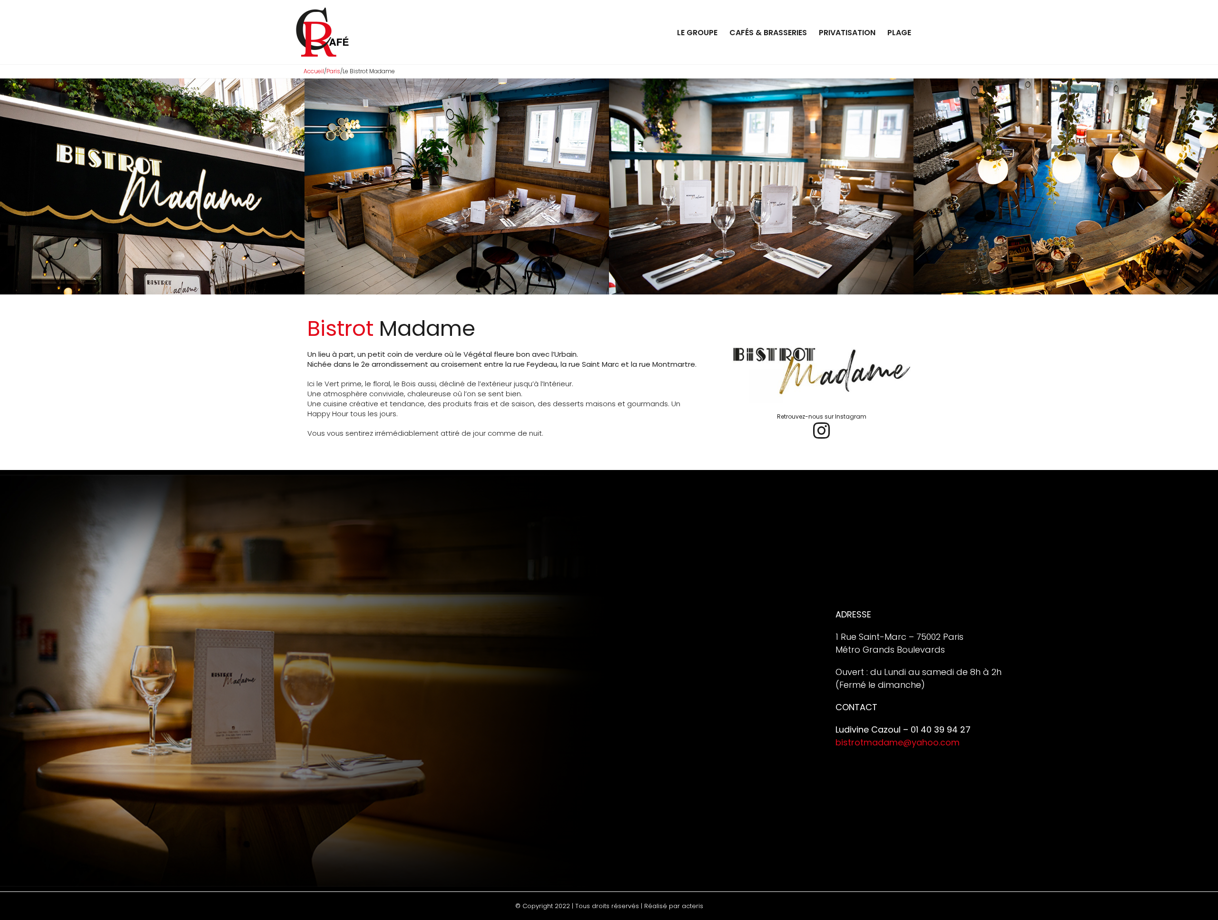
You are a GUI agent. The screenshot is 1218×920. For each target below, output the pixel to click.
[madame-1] (152, 82)
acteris (692, 905)
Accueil (314, 71)
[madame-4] (1066, 82)
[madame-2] (456, 82)
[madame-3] (761, 82)
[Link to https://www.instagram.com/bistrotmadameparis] (821, 430)
